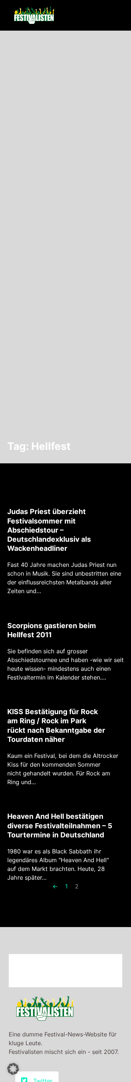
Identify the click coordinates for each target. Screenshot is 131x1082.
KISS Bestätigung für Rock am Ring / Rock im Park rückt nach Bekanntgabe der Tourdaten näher (56, 725)
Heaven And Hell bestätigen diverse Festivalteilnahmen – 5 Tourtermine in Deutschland (59, 825)
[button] (13, 1069)
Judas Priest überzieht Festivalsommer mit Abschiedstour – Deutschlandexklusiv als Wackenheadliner (49, 530)
